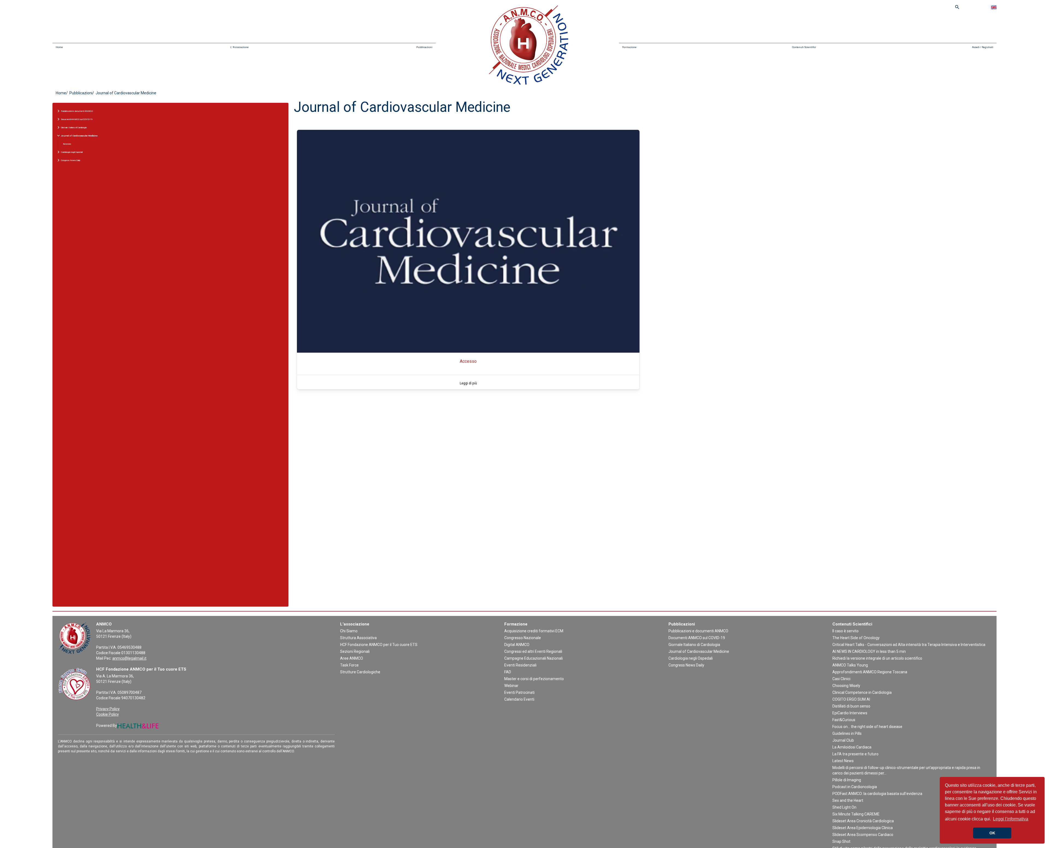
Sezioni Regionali (355, 651)
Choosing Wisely (846, 685)
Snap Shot (841, 841)
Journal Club (843, 740)
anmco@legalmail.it (129, 658)
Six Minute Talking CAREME (856, 814)
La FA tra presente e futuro (855, 754)
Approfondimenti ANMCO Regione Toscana (869, 672)
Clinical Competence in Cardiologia (862, 692)
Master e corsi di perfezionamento (534, 679)
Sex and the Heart (847, 800)
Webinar (511, 685)
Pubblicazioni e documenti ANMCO (698, 631)
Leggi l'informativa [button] (1010, 819)
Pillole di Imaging (846, 780)
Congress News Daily (686, 665)
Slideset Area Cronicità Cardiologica (863, 821)
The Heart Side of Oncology (856, 638)
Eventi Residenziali (520, 665)
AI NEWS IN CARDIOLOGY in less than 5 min (869, 651)
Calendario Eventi (519, 699)
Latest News (843, 761)
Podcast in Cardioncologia (854, 787)
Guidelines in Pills (847, 733)
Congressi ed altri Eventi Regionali (533, 651)
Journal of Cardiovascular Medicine (698, 651)
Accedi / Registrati (982, 47)
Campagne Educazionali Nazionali (533, 658)
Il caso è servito (845, 631)
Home (59, 47)
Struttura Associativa (358, 638)
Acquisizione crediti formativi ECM (533, 631)
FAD (507, 672)
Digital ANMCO (516, 644)
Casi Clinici (841, 679)
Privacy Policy (108, 709)
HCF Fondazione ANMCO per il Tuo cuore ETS (378, 644)
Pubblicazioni (424, 47)
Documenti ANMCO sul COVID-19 (696, 638)
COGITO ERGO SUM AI (851, 699)
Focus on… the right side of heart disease (867, 726)
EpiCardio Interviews (849, 713)
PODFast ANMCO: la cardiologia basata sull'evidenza (877, 793)
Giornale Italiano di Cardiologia (694, 644)
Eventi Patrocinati (519, 692)
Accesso (67, 144)
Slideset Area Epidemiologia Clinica (862, 828)
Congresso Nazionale (522, 638)
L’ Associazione (239, 47)
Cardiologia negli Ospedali (690, 658)
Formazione (629, 47)
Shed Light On (844, 807)
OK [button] (992, 833)
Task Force (349, 665)
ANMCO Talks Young (850, 665)
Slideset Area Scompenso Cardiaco (862, 834)
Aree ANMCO (351, 658)
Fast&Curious (843, 720)
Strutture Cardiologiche (360, 672)
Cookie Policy (107, 714)
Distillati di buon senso (851, 706)
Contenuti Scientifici (804, 47)
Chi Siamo (349, 631)
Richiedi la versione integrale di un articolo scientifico (877, 658)
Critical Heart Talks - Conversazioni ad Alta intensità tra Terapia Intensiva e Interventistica (908, 644)
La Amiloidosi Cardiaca (851, 747)
